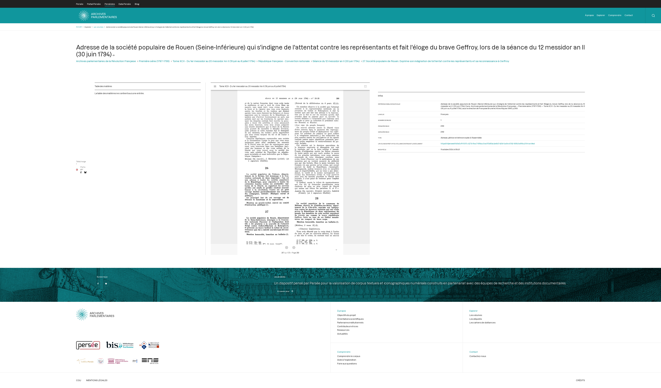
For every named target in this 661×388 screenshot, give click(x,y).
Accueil (79, 27)
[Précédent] (286, 247)
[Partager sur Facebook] (80, 172)
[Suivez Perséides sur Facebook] (98, 283)
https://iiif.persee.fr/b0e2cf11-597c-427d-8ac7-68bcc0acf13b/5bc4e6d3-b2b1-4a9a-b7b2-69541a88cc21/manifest (488, 143)
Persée (79, 4)
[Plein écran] (365, 86)
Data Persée (125, 4)
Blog (137, 4)
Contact (629, 15)
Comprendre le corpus (348, 356)
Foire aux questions (347, 363)
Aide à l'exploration (346, 360)
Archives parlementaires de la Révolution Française (106, 61)
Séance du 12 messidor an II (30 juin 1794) (336, 61)
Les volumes (98, 27)
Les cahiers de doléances (482, 322)
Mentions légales (96, 380)
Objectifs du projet (346, 315)
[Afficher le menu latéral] (215, 86)
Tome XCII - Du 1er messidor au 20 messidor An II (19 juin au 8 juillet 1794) (213, 61)
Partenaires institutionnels (350, 322)
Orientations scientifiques (350, 319)
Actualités (342, 333)
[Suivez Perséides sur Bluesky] (106, 283)
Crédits (580, 380)
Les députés (475, 319)
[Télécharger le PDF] (77, 170)
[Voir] (114, 54)
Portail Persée (94, 4)
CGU (78, 380)
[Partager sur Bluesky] (85, 172)
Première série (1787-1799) (154, 61)
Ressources (343, 330)
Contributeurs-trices (347, 326)
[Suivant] (293, 247)
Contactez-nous (477, 356)
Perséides (110, 4)
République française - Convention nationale (284, 61)
